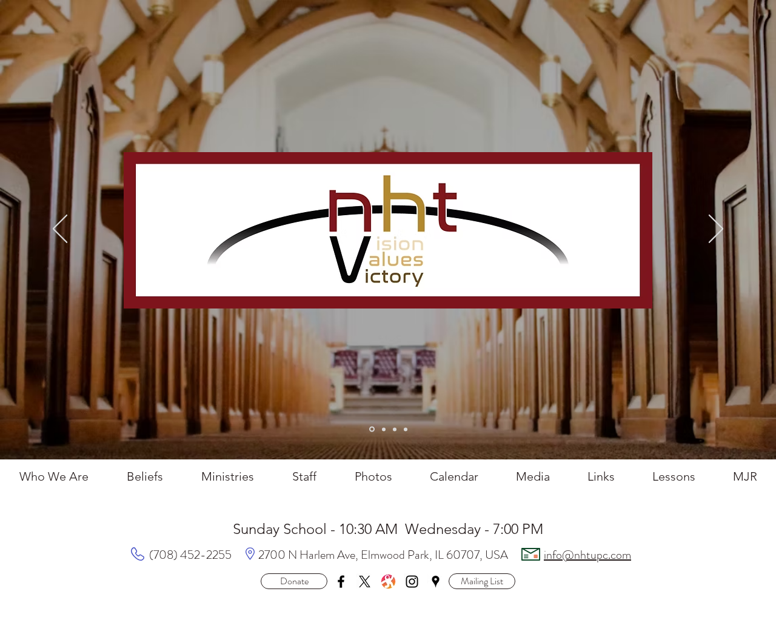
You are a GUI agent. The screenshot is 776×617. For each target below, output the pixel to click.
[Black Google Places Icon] (435, 581)
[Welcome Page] (372, 429)
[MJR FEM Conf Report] (384, 429)
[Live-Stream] (405, 429)
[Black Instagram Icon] (412, 581)
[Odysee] (388, 581)
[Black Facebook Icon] (341, 581)
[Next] (716, 230)
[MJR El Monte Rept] (394, 429)
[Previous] (60, 230)
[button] (482, 581)
